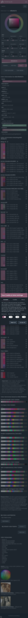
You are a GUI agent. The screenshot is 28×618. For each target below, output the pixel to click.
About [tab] (23, 299)
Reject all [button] (13, 322)
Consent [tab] (5, 299)
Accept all (22, 322)
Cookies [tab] (15, 299)
